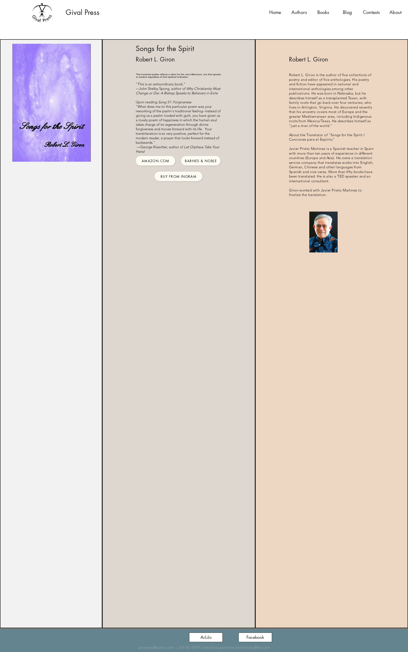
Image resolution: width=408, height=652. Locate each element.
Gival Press (82, 12)
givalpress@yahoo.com (156, 647)
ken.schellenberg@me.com (249, 647)
